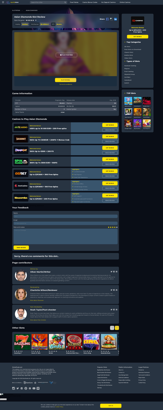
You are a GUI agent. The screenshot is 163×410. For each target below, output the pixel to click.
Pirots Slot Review (137, 106)
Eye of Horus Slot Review (137, 117)
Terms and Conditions (144, 375)
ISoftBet (127, 77)
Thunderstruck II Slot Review (104, 385)
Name (16, 213)
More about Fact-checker (38, 320)
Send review (21, 247)
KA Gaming (109, 336)
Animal (59, 346)
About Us (121, 370)
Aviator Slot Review (146, 106)
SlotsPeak (16, 10)
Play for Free (67, 55)
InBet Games (22, 337)
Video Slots (128, 58)
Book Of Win (36, 353)
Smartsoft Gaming (39, 337)
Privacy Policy (142, 380)
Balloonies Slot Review (128, 106)
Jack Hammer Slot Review (128, 117)
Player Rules (141, 377)
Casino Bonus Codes (90, 2)
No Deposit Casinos (108, 2)
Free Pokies (74, 2)
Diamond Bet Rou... (73, 353)
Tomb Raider (146, 117)
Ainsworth (92, 337)
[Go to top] (160, 407)
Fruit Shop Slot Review (146, 128)
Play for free (22, 341)
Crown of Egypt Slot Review (104, 380)
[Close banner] (1, 394)
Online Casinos (125, 2)
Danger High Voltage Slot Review (128, 128)
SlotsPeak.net (17, 367)
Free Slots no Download (132, 49)
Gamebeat (128, 80)
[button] (112, 328)
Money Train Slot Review (103, 382)
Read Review (110, 130)
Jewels (76, 346)
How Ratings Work (123, 375)
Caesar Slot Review (102, 377)
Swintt (126, 83)
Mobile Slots (128, 55)
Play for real (65, 80)
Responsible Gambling (124, 380)
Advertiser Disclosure (144, 372)
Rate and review (19, 227)
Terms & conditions (65, 84)
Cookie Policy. (59, 407)
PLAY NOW (3, 399)
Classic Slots (128, 52)
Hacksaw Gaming (130, 65)
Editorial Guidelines (124, 377)
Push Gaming (128, 71)
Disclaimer (141, 370)
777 (41, 346)
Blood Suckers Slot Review (104, 372)
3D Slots (127, 46)
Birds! (51, 353)
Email (15, 220)
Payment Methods (123, 382)
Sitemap (99, 387)
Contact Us (121, 372)
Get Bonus (110, 125)
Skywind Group (129, 74)
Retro (24, 346)
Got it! (111, 405)
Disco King (87, 353)
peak (15, 2)
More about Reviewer (37, 300)
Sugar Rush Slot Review (103, 375)
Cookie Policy (142, 382)
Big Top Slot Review (137, 128)
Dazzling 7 (18, 353)
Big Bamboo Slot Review (103, 370)
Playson (127, 68)
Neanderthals (105, 353)
